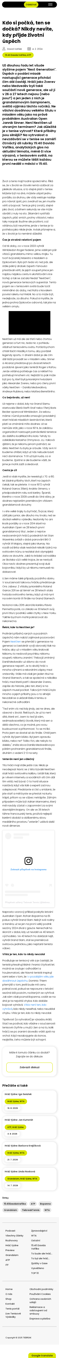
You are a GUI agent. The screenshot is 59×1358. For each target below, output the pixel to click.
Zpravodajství (39, 1230)
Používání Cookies (40, 1294)
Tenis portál (12, 1308)
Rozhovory (12, 1240)
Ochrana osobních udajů (40, 1300)
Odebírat (31, 4)
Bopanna (45, 1203)
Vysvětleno (37, 1268)
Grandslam (13, 1178)
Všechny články (14, 1235)
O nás (9, 1294)
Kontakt (10, 1303)
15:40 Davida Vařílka (15, 55)
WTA (22, 1101)
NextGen (16, 641)
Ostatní (35, 1240)
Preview (10, 1250)
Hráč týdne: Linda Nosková (20, 1171)
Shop (8, 1299)
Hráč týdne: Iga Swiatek (18, 1094)
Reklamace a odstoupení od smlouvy (38, 1310)
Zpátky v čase (39, 1263)
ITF (7, 1264)
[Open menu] (50, 4)
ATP (29, 55)
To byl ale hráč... (40, 1258)
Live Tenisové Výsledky (13, 1315)
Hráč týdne (13, 1101)
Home (9, 1289)
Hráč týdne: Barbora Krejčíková (23, 1145)
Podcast (10, 1230)
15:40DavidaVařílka (15, 1203)
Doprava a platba (40, 1318)
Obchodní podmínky (41, 1289)
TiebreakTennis (30, 1210)
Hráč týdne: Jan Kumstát (19, 1119)
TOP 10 (35, 1273)
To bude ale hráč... (41, 1253)
